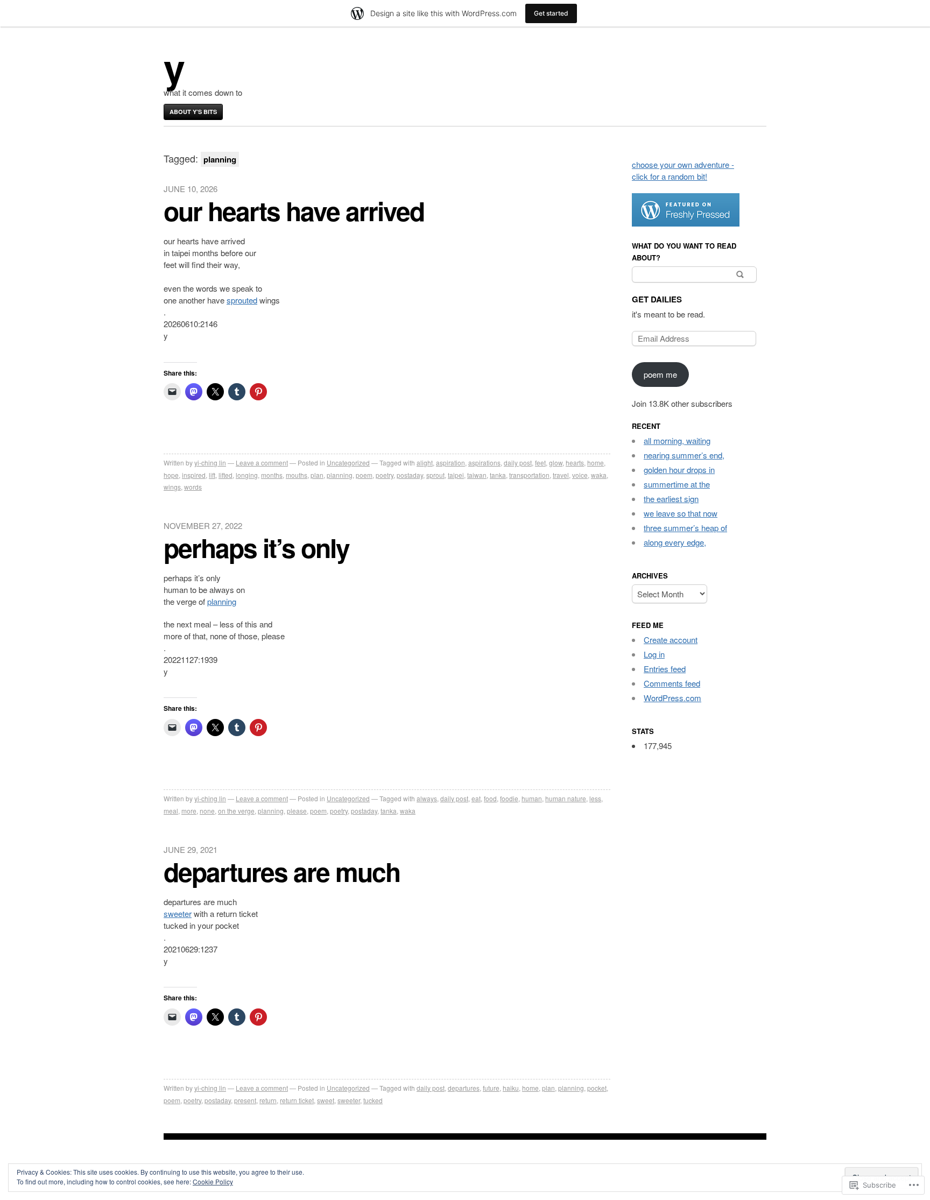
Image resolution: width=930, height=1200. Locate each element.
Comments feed (672, 683)
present (245, 1100)
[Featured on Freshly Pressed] (685, 223)
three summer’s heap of (685, 527)
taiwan (477, 474)
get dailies (657, 299)
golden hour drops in (679, 469)
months (272, 474)
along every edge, (675, 542)
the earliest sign (671, 498)
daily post (518, 462)
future (491, 1087)
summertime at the (677, 484)
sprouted (242, 300)
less (595, 798)
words (193, 486)
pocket (597, 1087)
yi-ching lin (210, 462)
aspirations (484, 462)
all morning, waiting (677, 440)
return (268, 1100)
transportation (529, 474)
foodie (509, 798)
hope (171, 474)
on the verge (236, 810)
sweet (325, 1100)
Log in (654, 654)
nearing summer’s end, (684, 455)
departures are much (282, 871)
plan (317, 474)
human (532, 798)
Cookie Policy (213, 1181)
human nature (565, 798)
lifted (225, 474)
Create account (671, 639)
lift (212, 474)
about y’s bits (193, 112)
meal (171, 810)
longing (247, 474)
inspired (194, 474)
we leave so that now (680, 513)
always (427, 798)
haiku (511, 1087)
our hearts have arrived (294, 210)
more (188, 810)
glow (555, 462)
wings (172, 486)
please (297, 810)
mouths (296, 474)
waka (599, 474)
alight (425, 462)
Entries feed (665, 668)
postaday (410, 474)
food (490, 798)
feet (540, 462)
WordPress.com (672, 697)
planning (340, 474)
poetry (384, 474)
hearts (575, 462)
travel (561, 474)
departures (464, 1087)
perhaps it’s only (256, 547)
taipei (456, 474)
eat (476, 798)
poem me (660, 374)
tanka (498, 474)
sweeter (178, 913)
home (595, 462)
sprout (435, 474)
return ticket (297, 1100)
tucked (373, 1100)
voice (580, 474)
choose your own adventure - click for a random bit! (683, 170)
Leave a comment (262, 462)
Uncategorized (348, 462)
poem (364, 474)
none (207, 810)
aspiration (450, 462)
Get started (551, 13)
